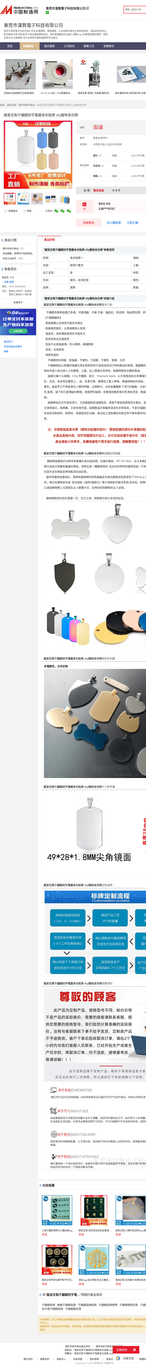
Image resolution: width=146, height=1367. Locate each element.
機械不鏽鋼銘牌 (66, 1305)
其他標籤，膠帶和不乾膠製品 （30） (21, 253)
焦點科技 (98, 1363)
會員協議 (110, 1359)
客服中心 (61, 1359)
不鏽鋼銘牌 (48, 1305)
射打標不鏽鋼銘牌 (52, 1309)
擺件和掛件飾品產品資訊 (77, 1346)
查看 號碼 (9, 282)
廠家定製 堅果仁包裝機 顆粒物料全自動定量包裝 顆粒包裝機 (108, 93)
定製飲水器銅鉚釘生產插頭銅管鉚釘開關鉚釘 (26, 93)
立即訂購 (132, 222)
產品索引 (8, 341)
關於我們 (28, 1359)
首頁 (2, 105)
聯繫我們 (44, 1359)
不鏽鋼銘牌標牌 (108, 1305)
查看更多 (18, 302)
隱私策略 (94, 1359)
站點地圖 (77, 1359)
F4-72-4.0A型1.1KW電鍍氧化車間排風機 (61, 93)
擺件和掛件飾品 (27, 105)
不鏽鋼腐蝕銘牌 (87, 1305)
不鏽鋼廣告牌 (73, 1309)
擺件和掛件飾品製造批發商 (109, 1346)
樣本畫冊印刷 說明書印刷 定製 (130, 93)
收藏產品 (12, 211)
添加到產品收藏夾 (13, 346)
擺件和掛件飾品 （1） (14, 248)
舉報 (29, 211)
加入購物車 (114, 222)
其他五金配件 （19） (13, 258)
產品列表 (11, 105)
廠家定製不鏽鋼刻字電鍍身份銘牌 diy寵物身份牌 (99, 1350)
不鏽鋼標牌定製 (128, 1305)
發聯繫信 (88, 222)
